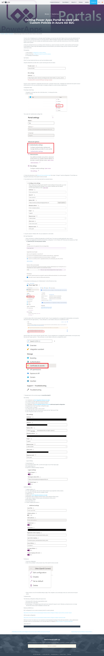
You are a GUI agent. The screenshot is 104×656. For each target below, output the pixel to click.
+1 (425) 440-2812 (46, 654)
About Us (74, 2)
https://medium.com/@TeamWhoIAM (64, 621)
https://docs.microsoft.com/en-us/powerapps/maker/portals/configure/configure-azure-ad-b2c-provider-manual (48, 612)
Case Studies (65, 2)
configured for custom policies (39, 52)
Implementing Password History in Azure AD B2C (81, 631)
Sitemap (69, 654)
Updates (87, 2)
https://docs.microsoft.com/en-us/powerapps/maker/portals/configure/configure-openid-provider (44, 617)
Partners (81, 2)
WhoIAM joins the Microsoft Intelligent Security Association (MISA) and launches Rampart (31, 631)
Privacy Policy (63, 654)
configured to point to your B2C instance (42, 54)
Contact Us (93, 2)
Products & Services (54, 2)
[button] (52, 73)
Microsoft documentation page (43, 175)
